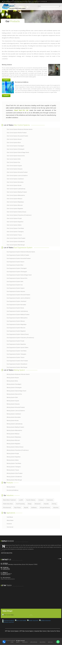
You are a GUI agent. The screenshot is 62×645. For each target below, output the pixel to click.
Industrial (9, 523)
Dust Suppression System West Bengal (17, 367)
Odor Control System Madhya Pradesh (17, 192)
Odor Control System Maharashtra (16, 195)
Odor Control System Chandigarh (15, 145)
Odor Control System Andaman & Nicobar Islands (19, 129)
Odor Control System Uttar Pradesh (16, 238)
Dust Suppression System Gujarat (15, 288)
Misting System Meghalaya (14, 437)
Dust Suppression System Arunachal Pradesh (19, 258)
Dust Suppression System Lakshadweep (17, 311)
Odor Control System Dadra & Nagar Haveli (18, 152)
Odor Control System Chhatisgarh (15, 149)
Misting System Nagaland (13, 443)
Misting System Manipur (13, 433)
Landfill (21, 500)
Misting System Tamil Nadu (14, 463)
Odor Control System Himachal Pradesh (17, 172)
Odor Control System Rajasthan (15, 221)
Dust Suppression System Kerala (15, 308)
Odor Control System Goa (13, 162)
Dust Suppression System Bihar (15, 265)
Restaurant (38, 503)
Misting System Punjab (13, 453)
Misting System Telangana (14, 466)
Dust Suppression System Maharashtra (17, 317)
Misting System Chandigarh (14, 384)
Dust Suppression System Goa (15, 284)
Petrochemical (7, 507)
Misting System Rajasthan (14, 456)
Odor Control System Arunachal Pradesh (17, 136)
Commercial (10, 527)
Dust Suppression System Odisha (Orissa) (18, 334)
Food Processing (20, 503)
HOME (12, 642)
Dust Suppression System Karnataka (16, 304)
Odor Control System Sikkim (14, 225)
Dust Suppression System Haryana (16, 291)
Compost (41, 500)
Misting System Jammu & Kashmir (16, 410)
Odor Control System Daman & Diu (16, 155)
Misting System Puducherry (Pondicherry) (18, 450)
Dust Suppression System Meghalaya (16, 324)
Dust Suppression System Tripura (15, 357)
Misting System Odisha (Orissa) (15, 447)
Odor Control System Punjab (14, 218)
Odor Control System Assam (14, 139)
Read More (6, 79)
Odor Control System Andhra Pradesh (17, 132)
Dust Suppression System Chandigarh (17, 268)
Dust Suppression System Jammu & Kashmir (18, 298)
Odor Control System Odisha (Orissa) (16, 211)
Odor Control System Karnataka (15, 182)
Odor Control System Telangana (15, 231)
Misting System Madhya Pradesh (15, 427)
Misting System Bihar (12, 381)
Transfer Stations (30, 500)
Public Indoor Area (8, 503)
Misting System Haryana (13, 404)
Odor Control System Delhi (14, 159)
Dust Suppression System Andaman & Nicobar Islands (21, 251)
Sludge (29, 503)
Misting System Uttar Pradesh (15, 473)
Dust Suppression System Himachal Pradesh (18, 294)
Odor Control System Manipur (14, 198)
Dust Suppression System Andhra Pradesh (18, 255)
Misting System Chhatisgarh (14, 387)
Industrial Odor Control (33, 631)
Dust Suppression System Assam (15, 261)
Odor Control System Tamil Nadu (15, 228)
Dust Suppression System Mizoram (16, 327)
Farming (54, 503)
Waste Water (10, 520)
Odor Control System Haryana (14, 169)
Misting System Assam (13, 377)
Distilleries (34, 507)
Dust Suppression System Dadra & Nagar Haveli (19, 275)
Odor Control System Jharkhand (15, 178)
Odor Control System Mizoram (15, 205)
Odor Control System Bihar (14, 142)
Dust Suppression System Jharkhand (16, 301)
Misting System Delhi (12, 397)
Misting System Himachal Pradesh (16, 407)
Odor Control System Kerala (14, 185)
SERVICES (50, 642)
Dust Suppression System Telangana (16, 354)
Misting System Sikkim (13, 460)
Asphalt (26, 507)
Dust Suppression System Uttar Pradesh (17, 360)
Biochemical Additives (12, 490)
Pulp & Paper (17, 507)
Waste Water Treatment (9, 500)
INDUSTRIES (42, 642)
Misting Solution (11, 487)
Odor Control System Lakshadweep (16, 188)
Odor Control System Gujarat (14, 165)
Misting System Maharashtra (14, 430)
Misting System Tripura (13, 470)
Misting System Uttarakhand (14, 476)
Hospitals (46, 503)
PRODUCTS (25, 642)
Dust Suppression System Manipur (16, 321)
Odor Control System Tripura (14, 235)
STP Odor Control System (19, 631)
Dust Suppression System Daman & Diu (17, 278)
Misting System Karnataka (14, 417)
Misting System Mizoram (13, 440)
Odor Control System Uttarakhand (16, 241)
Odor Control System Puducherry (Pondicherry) (19, 215)
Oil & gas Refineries (45, 507)
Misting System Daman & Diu (14, 394)
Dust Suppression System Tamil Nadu (16, 350)
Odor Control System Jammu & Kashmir (17, 175)
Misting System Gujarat (13, 400)
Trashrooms (50, 500)
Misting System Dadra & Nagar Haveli (16, 390)
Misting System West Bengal (14, 480)
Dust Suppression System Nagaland (16, 331)
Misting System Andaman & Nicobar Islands (18, 374)
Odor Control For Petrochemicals (49, 631)
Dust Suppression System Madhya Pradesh (18, 314)
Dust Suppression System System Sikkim (17, 347)
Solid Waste (10, 517)
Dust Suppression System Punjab (15, 341)
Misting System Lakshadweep (14, 423)
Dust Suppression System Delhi (15, 281)
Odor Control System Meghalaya (15, 202)
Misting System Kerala (12, 420)
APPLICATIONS (33, 642)
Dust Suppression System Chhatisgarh (17, 271)
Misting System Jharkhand (14, 414)
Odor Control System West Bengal (16, 244)
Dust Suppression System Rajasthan (16, 344)
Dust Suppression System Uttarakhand (17, 364)
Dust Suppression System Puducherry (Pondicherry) (20, 337)
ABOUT (18, 642)
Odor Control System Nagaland (15, 208)
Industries (55, 507)
